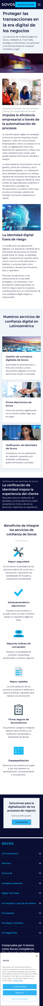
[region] (20, 979)
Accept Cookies (19, 986)
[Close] (36, 955)
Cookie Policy (18, 980)
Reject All (20, 993)
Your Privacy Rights (20, 999)
